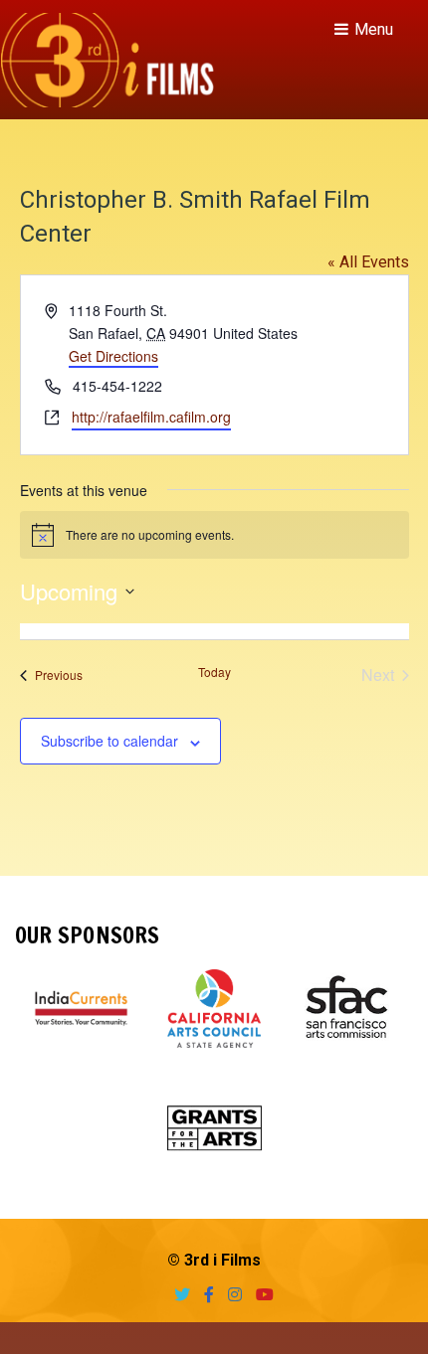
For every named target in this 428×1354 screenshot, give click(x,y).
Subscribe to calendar (109, 741)
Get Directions (113, 356)
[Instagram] (230, 1294)
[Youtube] (260, 1294)
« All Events (368, 262)
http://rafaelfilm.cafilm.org (151, 416)
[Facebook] (204, 1294)
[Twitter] (177, 1294)
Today (214, 672)
